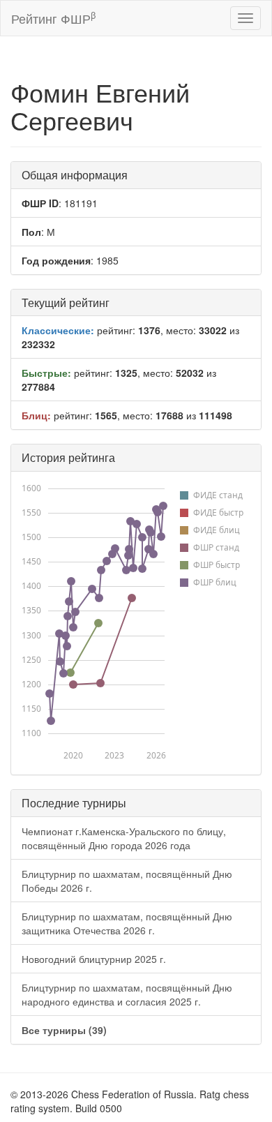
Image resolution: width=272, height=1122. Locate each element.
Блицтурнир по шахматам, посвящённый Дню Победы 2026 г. (127, 881)
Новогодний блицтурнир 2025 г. (94, 959)
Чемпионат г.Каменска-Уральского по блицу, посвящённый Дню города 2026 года (124, 838)
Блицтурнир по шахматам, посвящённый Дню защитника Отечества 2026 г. (127, 923)
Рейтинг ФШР (53, 17)
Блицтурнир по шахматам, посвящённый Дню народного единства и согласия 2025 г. (127, 994)
